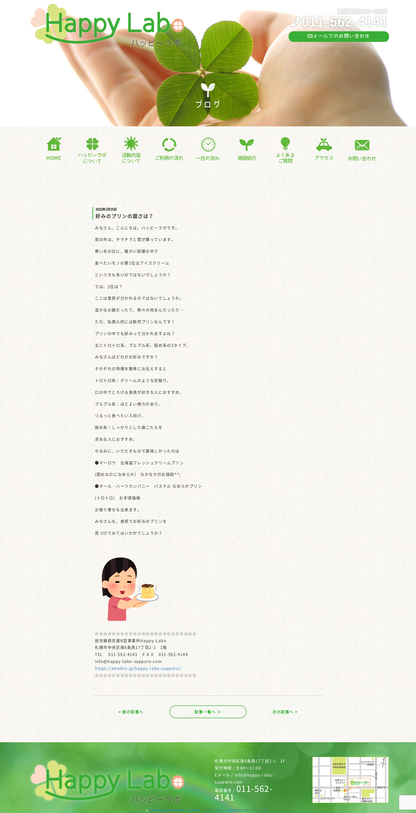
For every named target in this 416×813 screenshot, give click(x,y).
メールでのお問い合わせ (341, 35)
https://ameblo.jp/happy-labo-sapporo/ (138, 668)
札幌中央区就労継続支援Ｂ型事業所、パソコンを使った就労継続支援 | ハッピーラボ (210, 810)
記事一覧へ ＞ (208, 712)
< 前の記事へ (130, 712)
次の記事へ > (285, 712)
